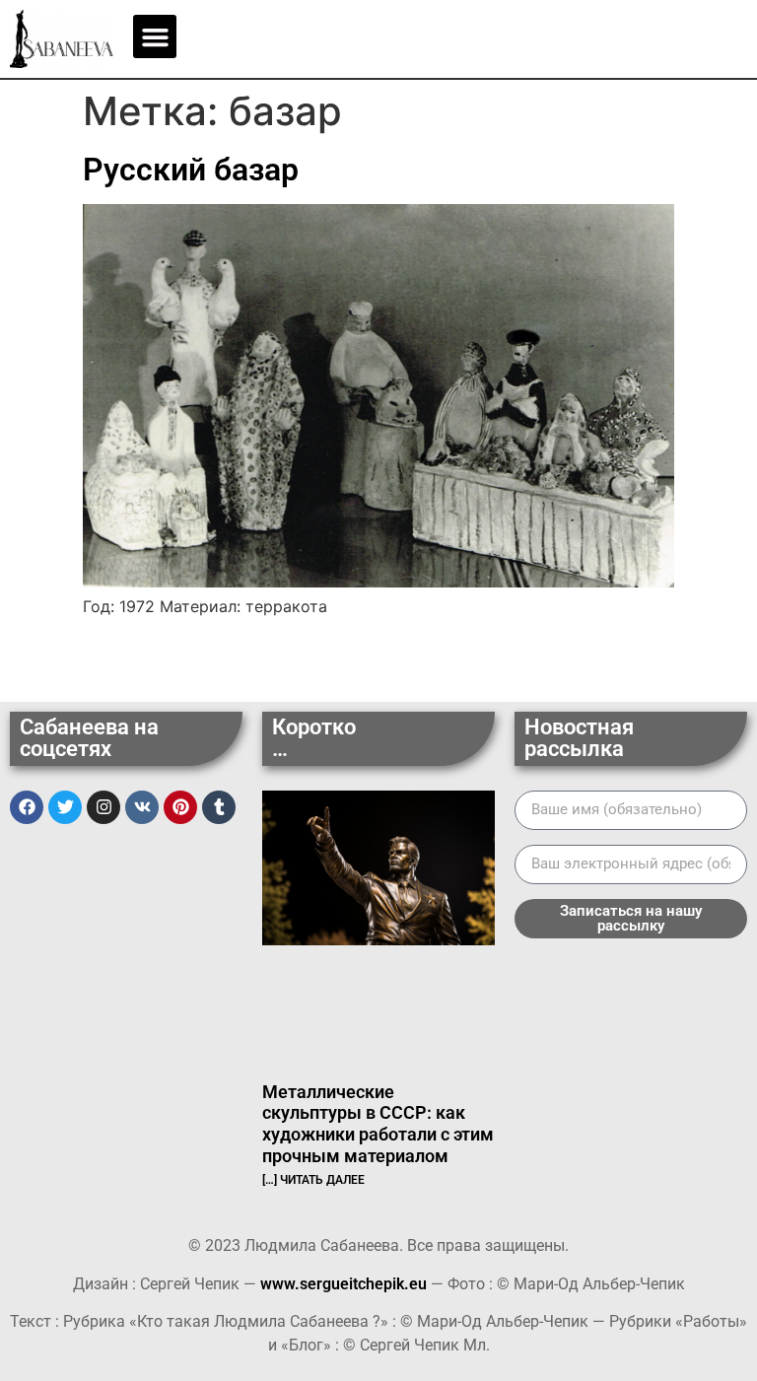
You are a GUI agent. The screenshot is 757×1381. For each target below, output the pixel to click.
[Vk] (142, 807)
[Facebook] (26, 807)
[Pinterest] (180, 807)
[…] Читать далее (313, 1180)
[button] (154, 36)
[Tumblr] (219, 807)
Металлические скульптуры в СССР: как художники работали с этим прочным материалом (378, 1123)
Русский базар (191, 169)
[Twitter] (65, 807)
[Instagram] (103, 807)
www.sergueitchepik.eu (343, 1284)
